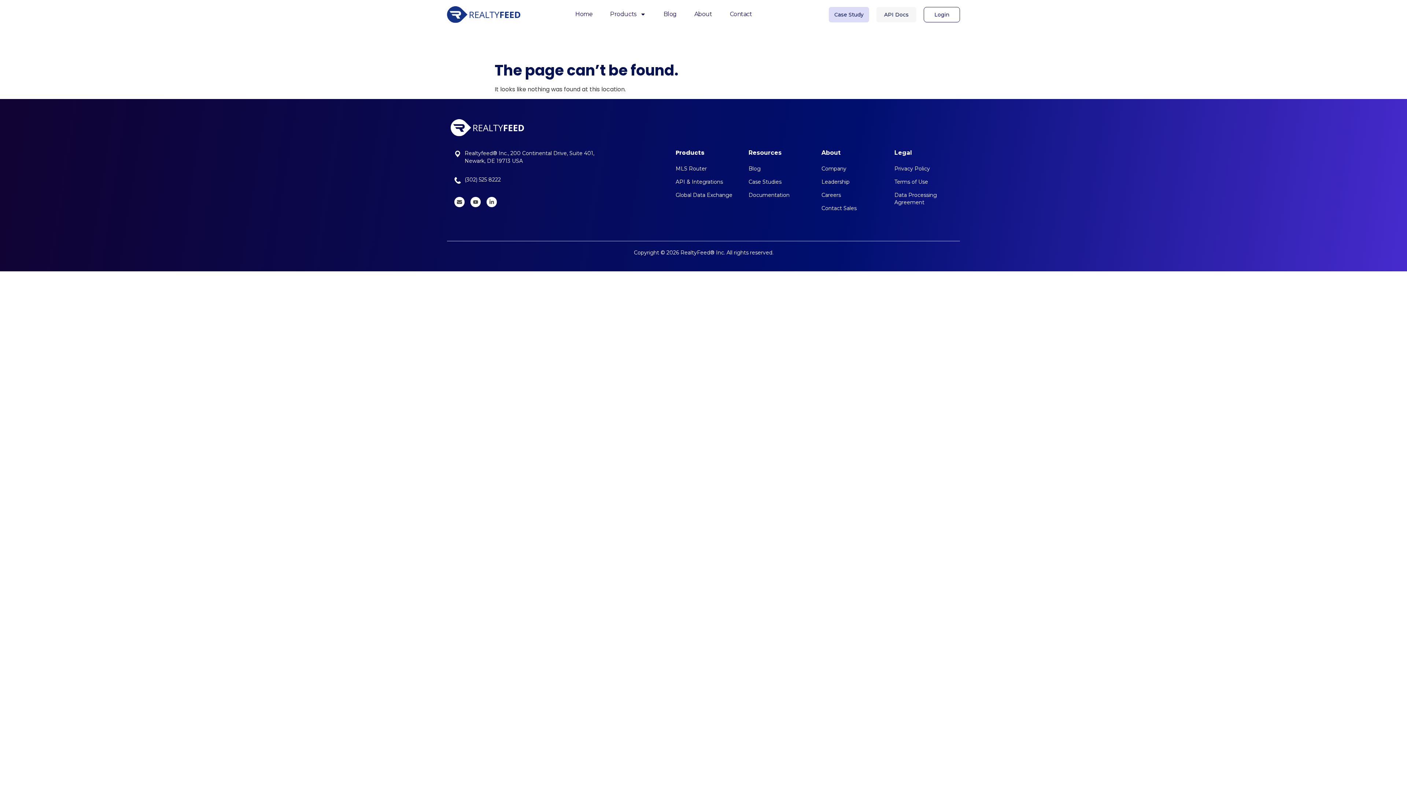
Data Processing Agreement (915, 199)
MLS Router (691, 168)
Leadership (835, 182)
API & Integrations (699, 182)
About (703, 14)
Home (583, 14)
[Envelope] (459, 202)
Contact (741, 14)
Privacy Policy (912, 168)
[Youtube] (475, 202)
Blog (670, 14)
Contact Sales (839, 208)
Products (623, 14)
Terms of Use (911, 182)
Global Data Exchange (704, 195)
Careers (831, 195)
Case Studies (765, 182)
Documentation (769, 195)
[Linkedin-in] (492, 202)
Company (833, 168)
